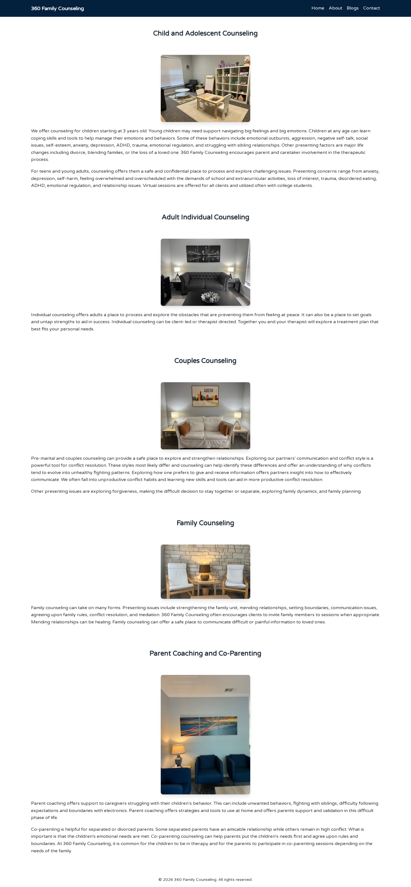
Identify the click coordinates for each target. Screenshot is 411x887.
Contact (371, 8)
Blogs (353, 8)
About (335, 8)
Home (317, 8)
